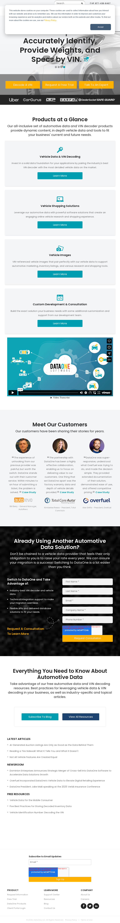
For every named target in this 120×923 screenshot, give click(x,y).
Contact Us (49, 908)
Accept (100, 27)
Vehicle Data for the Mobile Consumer (31, 800)
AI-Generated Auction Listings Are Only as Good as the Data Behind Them (51, 745)
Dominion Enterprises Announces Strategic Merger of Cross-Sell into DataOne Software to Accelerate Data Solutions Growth (60, 772)
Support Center (52, 894)
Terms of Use (86, 920)
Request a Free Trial (59, 85)
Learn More (60, 176)
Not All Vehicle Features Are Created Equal (33, 757)
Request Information (17, 894)
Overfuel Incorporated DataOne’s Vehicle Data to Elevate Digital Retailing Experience (57, 780)
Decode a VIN (22, 85)
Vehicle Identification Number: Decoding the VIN (37, 812)
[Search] (82, 3)
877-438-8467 (102, 3)
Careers (85, 899)
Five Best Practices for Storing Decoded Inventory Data (41, 806)
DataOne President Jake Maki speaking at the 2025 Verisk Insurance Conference (55, 786)
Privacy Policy (50, 20)
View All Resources (81, 717)
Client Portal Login (16, 908)
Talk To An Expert (96, 85)
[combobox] (69, 3)
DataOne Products (16, 903)
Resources (49, 899)
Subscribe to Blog (40, 717)
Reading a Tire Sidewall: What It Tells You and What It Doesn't (44, 751)
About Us (85, 894)
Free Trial (12, 899)
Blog (46, 903)
